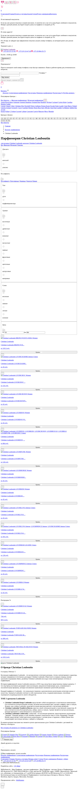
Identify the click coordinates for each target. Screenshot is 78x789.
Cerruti (3, 106)
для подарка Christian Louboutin (11, 143)
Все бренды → (6, 100)
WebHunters (20, 780)
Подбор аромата (69, 93)
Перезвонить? (6, 58)
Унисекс (20, 145)
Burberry (44, 102)
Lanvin (35, 111)
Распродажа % (58, 93)
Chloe (13, 106)
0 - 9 (3, 120)
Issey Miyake (45, 108)
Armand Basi (36, 102)
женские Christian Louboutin (32, 143)
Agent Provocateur (7, 102)
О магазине (5, 14)
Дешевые (22, 181)
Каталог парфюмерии (8, 755)
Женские (7, 145)
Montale (51, 111)
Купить (38, 352)
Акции (29, 14)
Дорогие (29, 181)
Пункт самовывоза (43, 14)
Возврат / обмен (62, 759)
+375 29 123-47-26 (24, 51)
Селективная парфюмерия (18, 93)
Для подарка (31, 93)
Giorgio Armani (6, 108)
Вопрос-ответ (33, 759)
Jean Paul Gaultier (56, 108)
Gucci (20, 108)
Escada (52, 106)
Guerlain (25, 108)
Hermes (30, 108)
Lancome (30, 111)
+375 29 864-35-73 (39, 51)
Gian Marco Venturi (70, 106)
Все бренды (5, 122)
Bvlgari (49, 102)
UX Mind (17, 766)
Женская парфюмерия (19, 100)
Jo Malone (65, 108)
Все (2, 145)
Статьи (34, 14)
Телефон (42, 73)
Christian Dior (19, 106)
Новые (34, 181)
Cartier (8, 104)
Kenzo (3, 111)
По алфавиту (5, 181)
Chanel (8, 106)
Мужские (13, 145)
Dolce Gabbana (36, 106)
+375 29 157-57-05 (9, 51)
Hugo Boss (37, 108)
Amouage (16, 102)
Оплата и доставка (20, 14)
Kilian (7, 111)
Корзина (4, 89)
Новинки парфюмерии (44, 93)
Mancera (41, 111)
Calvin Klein (62, 102)
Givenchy (14, 108)
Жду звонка (5, 77)
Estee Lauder (59, 106)
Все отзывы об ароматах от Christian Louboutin (17, 728)
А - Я (7, 120)
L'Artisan (13, 111)
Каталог (5, 93)
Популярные (14, 181)
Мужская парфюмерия (35, 100)
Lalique (24, 111)
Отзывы (11, 14)
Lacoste (18, 111)
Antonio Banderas (25, 102)
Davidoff (27, 106)
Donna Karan (45, 106)
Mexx (46, 111)
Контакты (53, 14)
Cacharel (55, 102)
